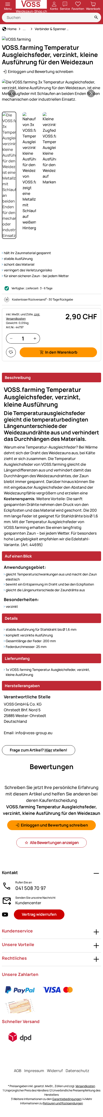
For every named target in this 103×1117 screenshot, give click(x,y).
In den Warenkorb (61, 352)
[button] (51, 90)
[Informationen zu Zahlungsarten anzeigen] (51, 998)
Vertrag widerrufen (39, 914)
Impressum (34, 1070)
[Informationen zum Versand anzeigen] (20, 1037)
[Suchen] (96, 17)
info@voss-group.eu (28, 732)
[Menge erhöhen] (35, 338)
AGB (17, 1070)
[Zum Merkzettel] (11, 352)
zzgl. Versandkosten (23, 316)
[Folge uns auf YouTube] (5, 914)
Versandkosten (85, 1086)
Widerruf (55, 1070)
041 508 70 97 (30, 888)
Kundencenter (28, 902)
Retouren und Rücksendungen (63, 1103)
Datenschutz (77, 1070)
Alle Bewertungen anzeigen (54, 842)
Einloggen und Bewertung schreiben (40, 71)
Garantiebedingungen (66, 1099)
